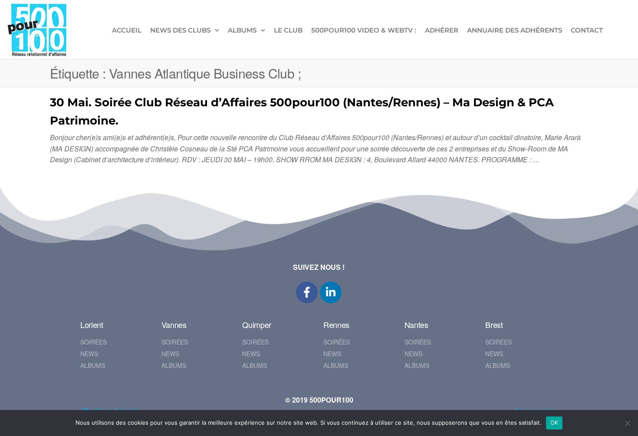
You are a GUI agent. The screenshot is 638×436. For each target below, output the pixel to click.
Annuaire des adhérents (514, 30)
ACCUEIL (126, 30)
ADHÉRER (441, 30)
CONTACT (587, 30)
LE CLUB (288, 30)
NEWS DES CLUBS (180, 30)
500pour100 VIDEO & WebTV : (363, 30)
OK (554, 422)
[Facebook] (307, 292)
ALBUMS (242, 30)
